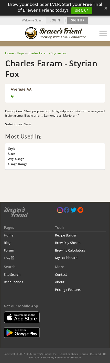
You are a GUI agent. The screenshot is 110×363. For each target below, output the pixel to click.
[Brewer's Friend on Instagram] (60, 211)
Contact (61, 274)
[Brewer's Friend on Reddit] (80, 211)
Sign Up (82, 10)
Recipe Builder (65, 235)
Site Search (12, 274)
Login (55, 20)
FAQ (7, 257)
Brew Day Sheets (67, 242)
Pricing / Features (68, 289)
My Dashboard (66, 257)
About (59, 282)
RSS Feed (95, 354)
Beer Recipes (13, 282)
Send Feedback (69, 354)
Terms (84, 354)
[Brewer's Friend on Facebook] (66, 211)
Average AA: (22, 89)
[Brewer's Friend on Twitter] (73, 211)
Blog (7, 242)
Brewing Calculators (70, 250)
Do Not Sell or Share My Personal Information (67, 355)
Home (8, 235)
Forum (9, 250)
